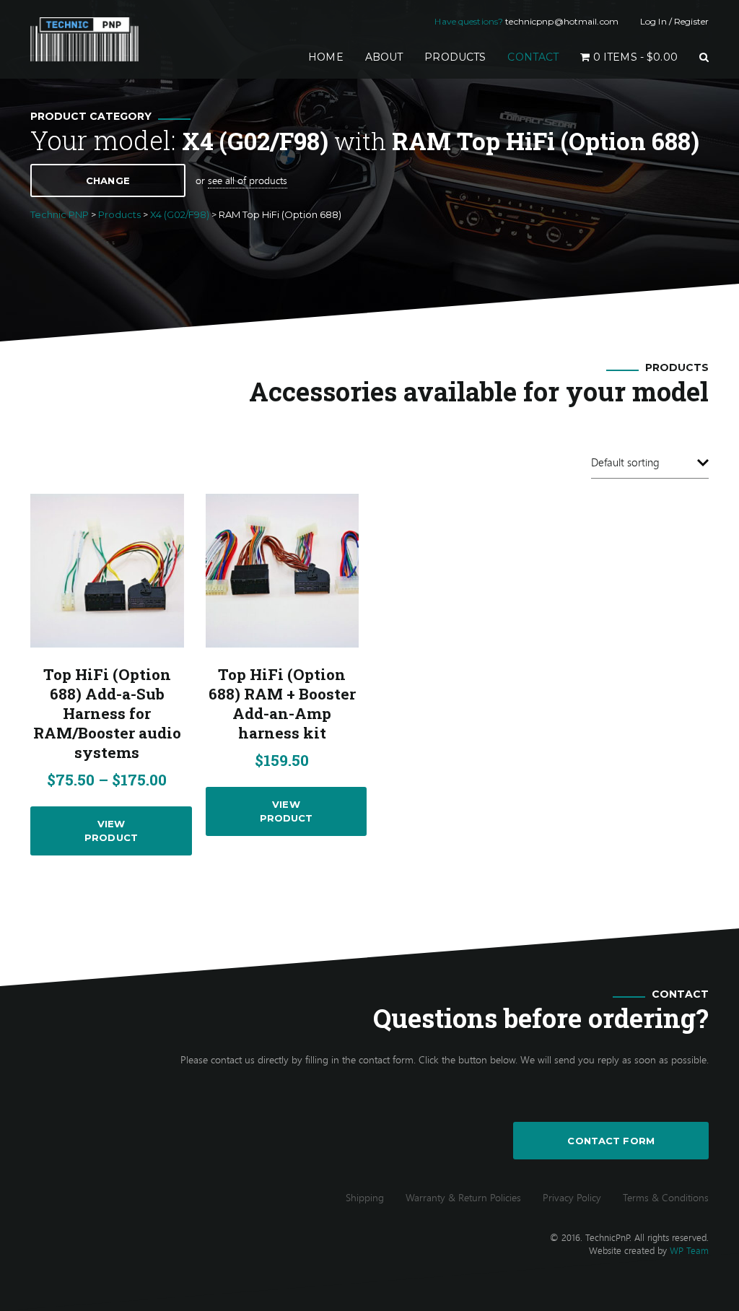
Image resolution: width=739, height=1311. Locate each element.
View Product (111, 830)
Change (108, 180)
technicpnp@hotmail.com (561, 21)
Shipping (365, 1197)
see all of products (247, 180)
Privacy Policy (572, 1197)
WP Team (689, 1250)
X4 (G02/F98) (255, 141)
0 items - (634, 57)
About (384, 57)
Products (455, 57)
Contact (533, 57)
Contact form (611, 1140)
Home (331, 57)
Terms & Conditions (666, 1197)
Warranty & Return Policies (463, 1197)
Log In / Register (674, 21)
